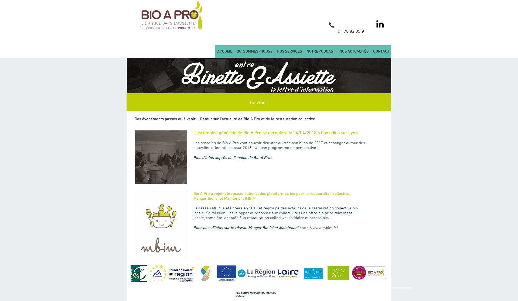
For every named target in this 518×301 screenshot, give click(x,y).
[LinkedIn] (380, 24)
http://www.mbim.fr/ (320, 228)
